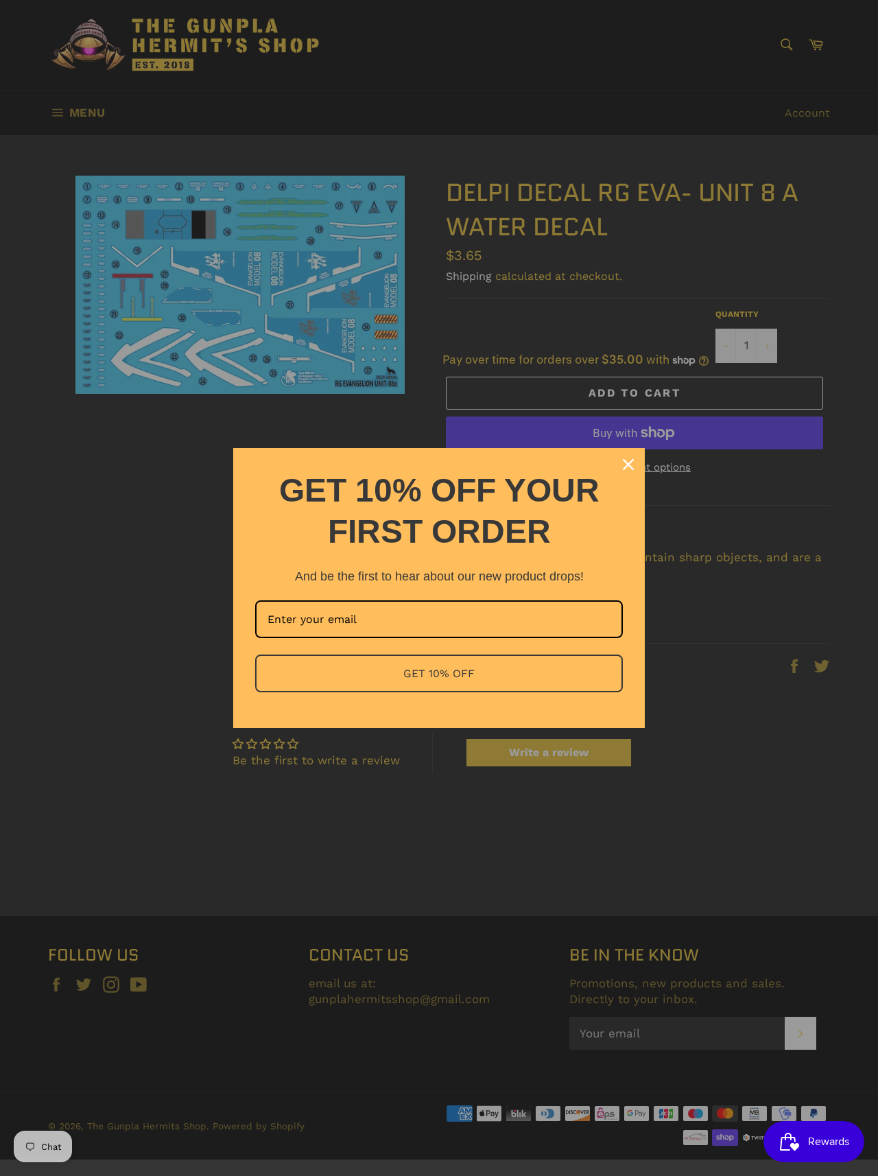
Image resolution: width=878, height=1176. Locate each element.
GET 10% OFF (439, 673)
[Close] (628, 464)
